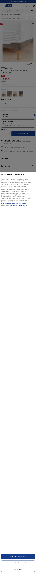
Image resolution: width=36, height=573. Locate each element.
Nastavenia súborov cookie (18, 563)
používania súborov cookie (19, 205)
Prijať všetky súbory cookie (18, 557)
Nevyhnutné (18, 569)
